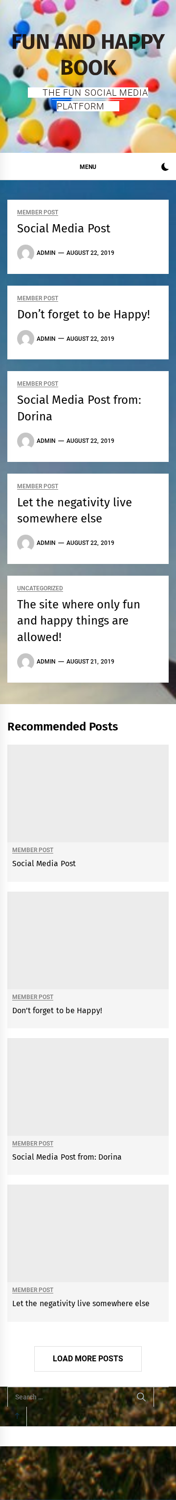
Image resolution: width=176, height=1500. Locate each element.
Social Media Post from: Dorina (67, 1157)
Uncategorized (40, 588)
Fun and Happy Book (88, 55)
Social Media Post (63, 228)
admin (46, 253)
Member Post (37, 212)
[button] (165, 168)
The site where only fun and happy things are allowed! (78, 621)
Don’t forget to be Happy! (83, 314)
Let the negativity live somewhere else (81, 1303)
